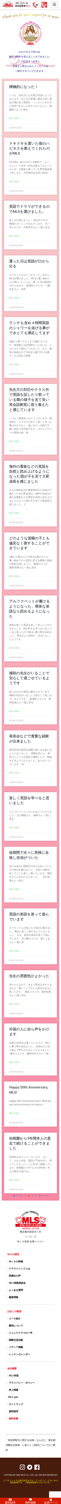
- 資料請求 (12, 1411)
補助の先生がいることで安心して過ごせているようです (29, 678)
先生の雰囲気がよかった (29, 976)
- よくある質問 (15, 1290)
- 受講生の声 (14, 1276)
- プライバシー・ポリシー (21, 1383)
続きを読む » (15, 118)
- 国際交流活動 (15, 1340)
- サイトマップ (15, 1404)
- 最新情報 (12, 1297)
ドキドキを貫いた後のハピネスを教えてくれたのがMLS (29, 148)
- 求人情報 (12, 1390)
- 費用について (15, 1325)
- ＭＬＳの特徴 (15, 1261)
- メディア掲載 (15, 1347)
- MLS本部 (13, 1375)
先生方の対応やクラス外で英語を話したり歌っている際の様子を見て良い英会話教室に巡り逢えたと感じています (29, 400)
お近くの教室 (14, 1311)
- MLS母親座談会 (16, 1283)
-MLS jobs (12, 1397)
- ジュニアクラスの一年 (20, 1333)
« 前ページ (17, 1195)
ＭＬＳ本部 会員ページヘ (30, 1241)
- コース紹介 (14, 1318)
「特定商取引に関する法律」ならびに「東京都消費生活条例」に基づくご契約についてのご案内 (30, 1445)
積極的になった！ (23, 87)
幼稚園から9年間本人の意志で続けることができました (30, 1143)
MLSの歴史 (13, 1254)
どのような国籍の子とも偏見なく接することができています (29, 543)
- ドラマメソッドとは (18, 1268)
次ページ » (44, 1195)
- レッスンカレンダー (18, 1354)
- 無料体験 (12, 1418)
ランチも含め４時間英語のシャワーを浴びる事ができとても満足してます (29, 328)
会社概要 (12, 1368)
